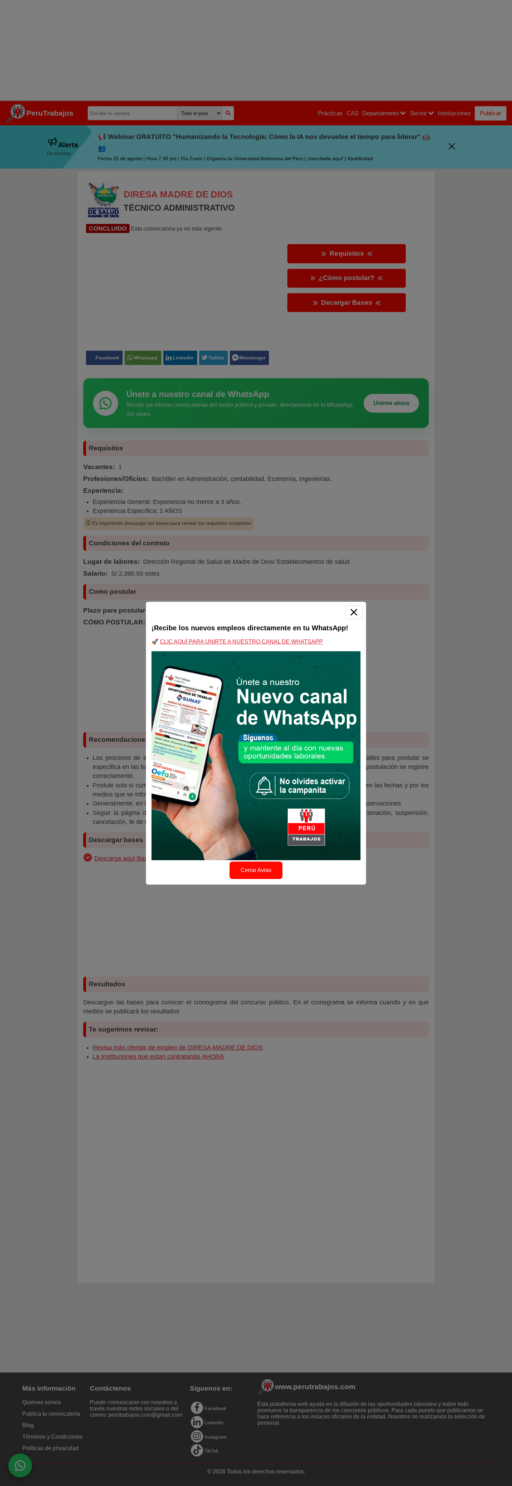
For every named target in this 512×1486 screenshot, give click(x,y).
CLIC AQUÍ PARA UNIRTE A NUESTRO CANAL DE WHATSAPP (241, 642)
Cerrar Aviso (256, 870)
